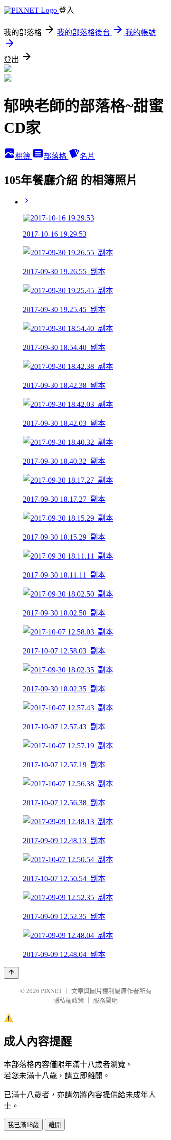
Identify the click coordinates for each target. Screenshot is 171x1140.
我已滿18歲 (23, 1125)
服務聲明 (105, 1000)
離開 (54, 1125)
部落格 (56, 156)
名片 (87, 156)
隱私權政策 (68, 1000)
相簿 (23, 156)
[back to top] (11, 973)
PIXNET (51, 990)
